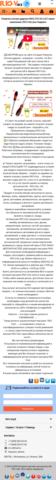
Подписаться (28, 409)
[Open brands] (14, 11)
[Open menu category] (4, 11)
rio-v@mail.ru (14, 448)
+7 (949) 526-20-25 (17, 441)
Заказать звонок (16, 451)
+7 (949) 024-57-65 (17, 444)
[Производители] (23, 11)
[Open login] (42, 11)
